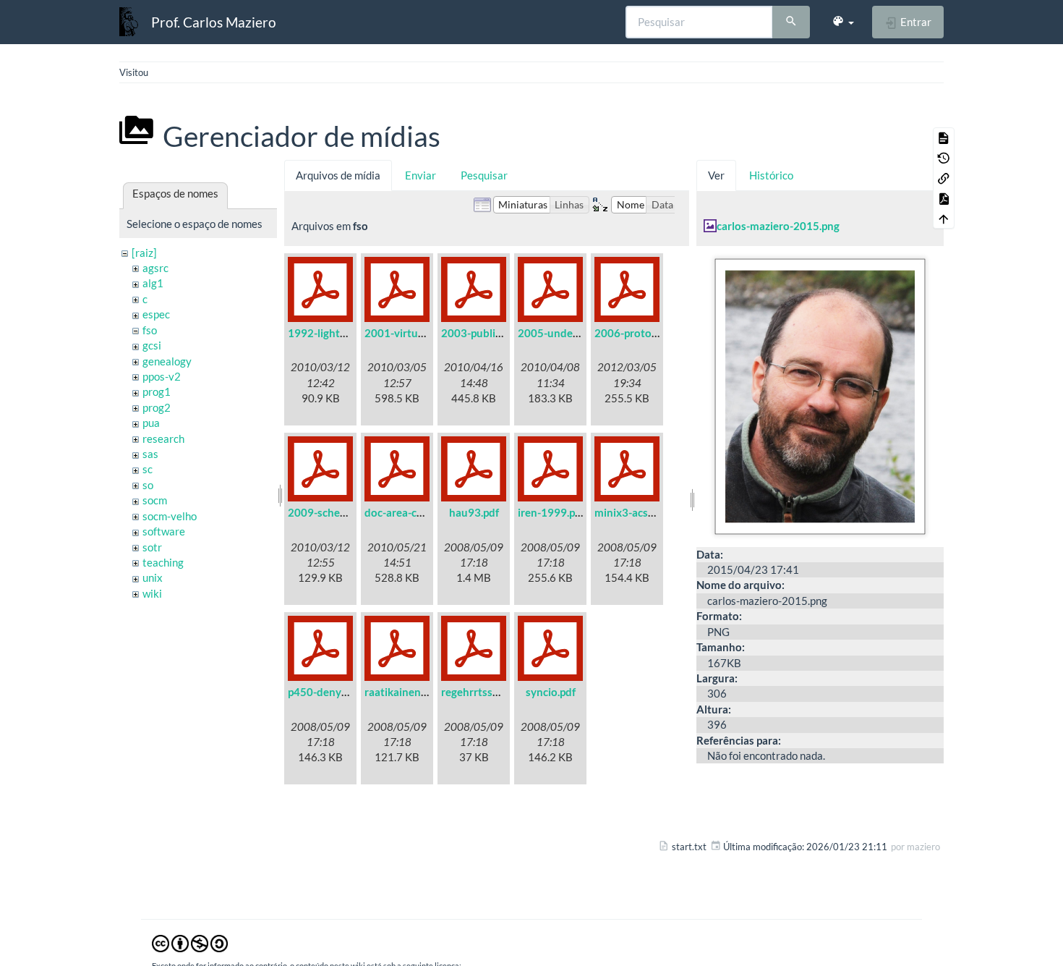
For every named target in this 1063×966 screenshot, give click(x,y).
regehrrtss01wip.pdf (491, 691)
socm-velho (169, 515)
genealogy (167, 361)
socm (154, 500)
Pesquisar (484, 175)
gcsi (151, 345)
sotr (152, 547)
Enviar (420, 175)
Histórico (771, 175)
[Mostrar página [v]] (944, 137)
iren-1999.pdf (551, 512)
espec (156, 314)
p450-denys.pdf (326, 691)
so (147, 484)
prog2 (156, 407)
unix (152, 577)
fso (149, 329)
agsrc (155, 267)
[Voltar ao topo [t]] (944, 218)
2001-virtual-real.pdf (415, 332)
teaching (163, 562)
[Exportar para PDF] (944, 198)
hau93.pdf (474, 512)
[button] (843, 21)
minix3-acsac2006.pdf (648, 512)
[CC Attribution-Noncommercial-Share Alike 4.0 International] (190, 943)
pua (151, 422)
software (163, 531)
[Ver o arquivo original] (820, 394)
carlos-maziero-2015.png (778, 225)
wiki (152, 593)
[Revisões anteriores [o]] (944, 157)
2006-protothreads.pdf (651, 332)
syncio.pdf (551, 691)
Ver (716, 175)
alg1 (152, 282)
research (163, 438)
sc (147, 468)
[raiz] (144, 252)
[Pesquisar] (791, 22)
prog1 (156, 391)
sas (150, 453)
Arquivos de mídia (338, 175)
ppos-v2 (161, 376)
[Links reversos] (944, 178)
